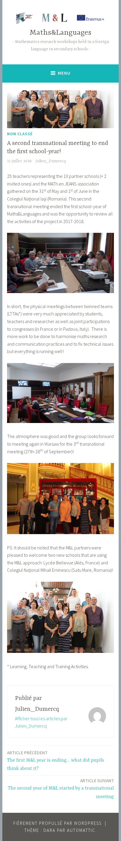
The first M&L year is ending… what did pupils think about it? (55, 761)
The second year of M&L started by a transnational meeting (61, 789)
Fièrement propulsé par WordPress (57, 823)
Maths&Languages (60, 33)
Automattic (81, 830)
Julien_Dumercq (51, 161)
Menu (64, 73)
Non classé (20, 133)
